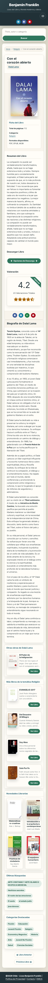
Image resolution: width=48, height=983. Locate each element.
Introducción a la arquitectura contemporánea (34, 823)
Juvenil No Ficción (24, 940)
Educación (23, 924)
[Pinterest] (29, 22)
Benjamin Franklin (24, 5)
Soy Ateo (23, 742)
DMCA (39, 979)
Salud (10, 945)
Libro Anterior (25, 955)
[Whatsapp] (27, 315)
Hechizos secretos (16, 890)
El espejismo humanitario (33, 858)
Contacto (31, 979)
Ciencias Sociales (25, 945)
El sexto (11, 901)
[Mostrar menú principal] (43, 16)
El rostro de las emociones (19, 896)
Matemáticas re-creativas (14, 822)
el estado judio (25, 901)
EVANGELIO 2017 (27, 690)
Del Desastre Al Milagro (25, 715)
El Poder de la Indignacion (25, 656)
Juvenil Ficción (14, 929)
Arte (10, 940)
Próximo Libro (22, 962)
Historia (34, 934)
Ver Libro (34, 671)
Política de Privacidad (15, 979)
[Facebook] (24, 22)
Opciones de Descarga (24, 261)
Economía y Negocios (17, 934)
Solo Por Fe (24, 768)
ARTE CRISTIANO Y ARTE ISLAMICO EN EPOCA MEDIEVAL (23, 883)
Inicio (8, 49)
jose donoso (13, 906)
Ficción (11, 924)
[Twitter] (18, 22)
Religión (16, 49)
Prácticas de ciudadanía (14, 860)
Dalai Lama (13, 67)
